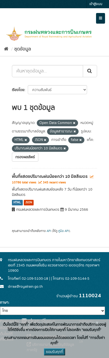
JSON (28, 202)
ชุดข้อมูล (22, 49)
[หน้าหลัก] (6, 49)
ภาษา (4, 302)
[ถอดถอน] (74, 123)
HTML (17, 202)
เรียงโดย (18, 90)
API (49, 231)
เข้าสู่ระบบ (95, 4)
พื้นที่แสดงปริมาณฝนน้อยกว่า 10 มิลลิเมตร (50, 176)
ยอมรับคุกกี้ (54, 352)
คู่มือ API (63, 231)
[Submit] (90, 71)
